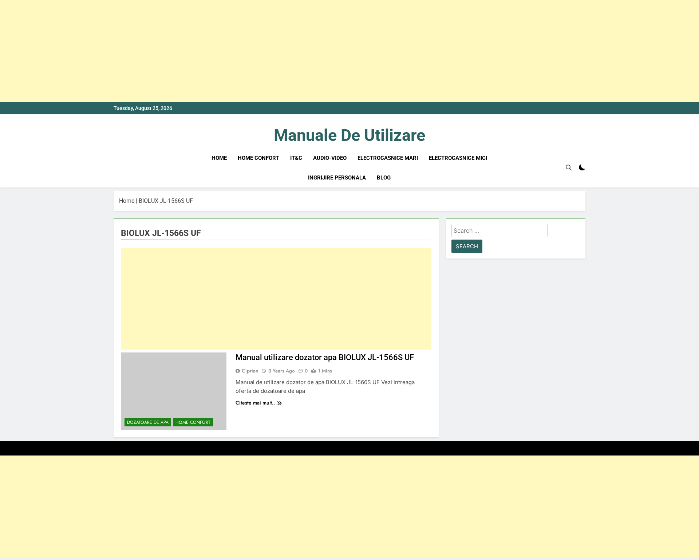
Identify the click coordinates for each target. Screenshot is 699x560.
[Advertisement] (218, 51)
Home (219, 158)
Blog (384, 177)
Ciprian (250, 370)
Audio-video (330, 158)
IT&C (296, 158)
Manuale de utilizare (349, 135)
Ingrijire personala (337, 177)
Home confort (258, 158)
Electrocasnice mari (388, 158)
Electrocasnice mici (458, 158)
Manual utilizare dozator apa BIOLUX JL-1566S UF (325, 357)
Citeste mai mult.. (255, 402)
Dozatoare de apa (148, 422)
